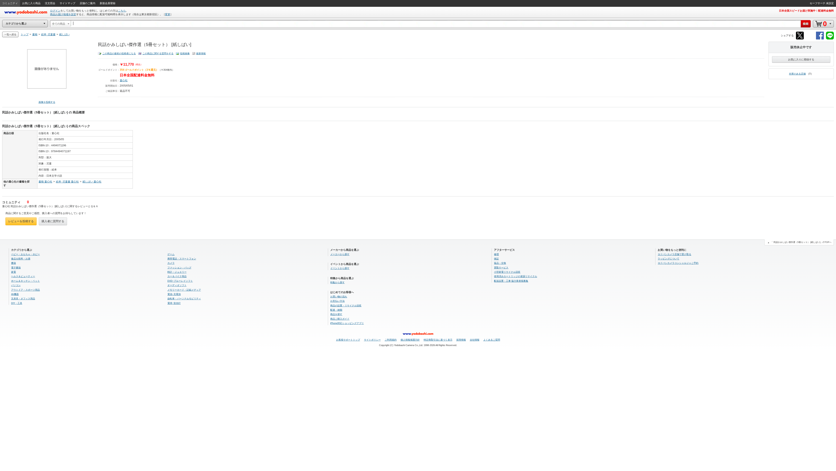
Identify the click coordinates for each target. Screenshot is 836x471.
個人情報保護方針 (410, 339)
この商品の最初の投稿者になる (119, 53)
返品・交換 (500, 263)
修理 (496, 254)
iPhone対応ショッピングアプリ (347, 323)
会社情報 (474, 339)
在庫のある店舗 (797, 73)
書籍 (13, 263)
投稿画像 (185, 53)
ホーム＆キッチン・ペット (25, 281)
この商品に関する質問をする (158, 53)
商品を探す (336, 314)
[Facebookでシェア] (820, 39)
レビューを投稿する (21, 221)
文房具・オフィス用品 (23, 298)
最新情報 (201, 53)
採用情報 (461, 339)
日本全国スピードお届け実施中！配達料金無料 (806, 10)
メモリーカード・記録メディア (184, 289)
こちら (122, 10)
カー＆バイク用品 (177, 276)
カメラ (171, 263)
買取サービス (501, 267)
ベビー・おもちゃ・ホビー (25, 254)
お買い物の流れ (338, 296)
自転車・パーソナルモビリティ (184, 298)
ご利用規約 (391, 339)
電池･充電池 (174, 294)
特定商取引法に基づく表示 (438, 339)
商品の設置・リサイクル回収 (345, 305)
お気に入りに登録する (801, 59)
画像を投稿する (47, 102)
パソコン (16, 285)
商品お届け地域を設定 (63, 14)
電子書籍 (16, 267)
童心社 (124, 80)
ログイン (55, 10)
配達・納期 (336, 310)
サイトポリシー (372, 339)
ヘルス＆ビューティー (23, 276)
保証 (496, 258)
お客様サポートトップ (348, 339)
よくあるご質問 (491, 339)
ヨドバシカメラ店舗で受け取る (674, 254)
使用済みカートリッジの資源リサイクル (515, 276)
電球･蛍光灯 (174, 303)
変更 (167, 14)
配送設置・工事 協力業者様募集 (511, 281)
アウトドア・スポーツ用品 (25, 289)
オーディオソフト (177, 285)
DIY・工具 (16, 303)
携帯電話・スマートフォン (181, 258)
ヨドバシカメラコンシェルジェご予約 (678, 263)
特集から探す (337, 282)
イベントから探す (339, 268)
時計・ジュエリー (177, 272)
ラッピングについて (668, 258)
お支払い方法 (337, 301)
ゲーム (171, 254)
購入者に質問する (53, 221)
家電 (13, 272)
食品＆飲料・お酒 (20, 258)
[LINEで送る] (830, 39)
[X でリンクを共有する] (800, 39)
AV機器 (15, 294)
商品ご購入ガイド (339, 318)
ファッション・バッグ (179, 267)
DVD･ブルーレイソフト (180, 281)
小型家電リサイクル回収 (507, 272)
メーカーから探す (339, 254)
